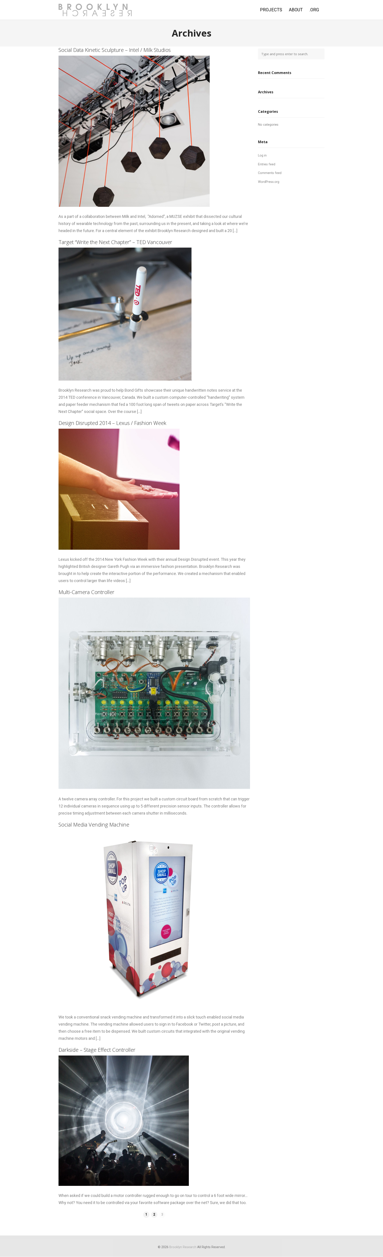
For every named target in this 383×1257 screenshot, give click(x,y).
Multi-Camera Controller (86, 592)
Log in (262, 155)
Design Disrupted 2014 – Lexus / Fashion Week (112, 422)
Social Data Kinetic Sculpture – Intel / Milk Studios (115, 49)
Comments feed (269, 173)
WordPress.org (268, 182)
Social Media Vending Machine (94, 824)
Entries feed (266, 164)
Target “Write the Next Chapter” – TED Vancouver (115, 242)
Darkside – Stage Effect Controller (97, 1049)
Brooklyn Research (182, 1247)
